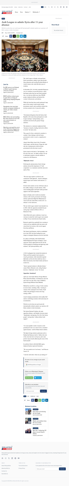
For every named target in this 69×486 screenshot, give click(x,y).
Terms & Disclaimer (23, 465)
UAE (28, 396)
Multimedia (35, 12)
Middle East (33, 396)
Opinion (27, 12)
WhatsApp (29, 377)
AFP (2, 32)
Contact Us (4, 471)
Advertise (20, 7)
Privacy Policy (22, 468)
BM (45, 7)
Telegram (38, 377)
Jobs (30, 7)
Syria (37, 396)
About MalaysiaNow (6, 465)
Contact (25, 7)
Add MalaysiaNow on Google (34, 364)
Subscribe (43, 391)
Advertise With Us (6, 468)
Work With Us (5, 473)
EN (42, 7)
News (21, 12)
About (15, 7)
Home (16, 12)
